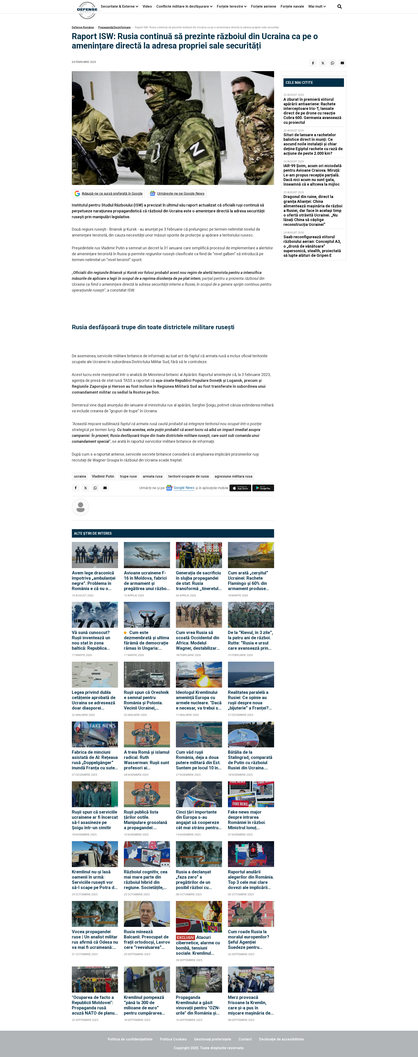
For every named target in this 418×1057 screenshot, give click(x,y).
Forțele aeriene (263, 6)
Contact (245, 1039)
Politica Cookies (173, 1039)
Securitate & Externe (118, 6)
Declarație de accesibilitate (281, 1039)
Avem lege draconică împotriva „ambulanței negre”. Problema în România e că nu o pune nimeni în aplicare (94, 580)
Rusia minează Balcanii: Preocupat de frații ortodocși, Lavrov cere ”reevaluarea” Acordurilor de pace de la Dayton (147, 939)
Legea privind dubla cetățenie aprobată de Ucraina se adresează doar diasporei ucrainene (93, 700)
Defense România (83, 27)
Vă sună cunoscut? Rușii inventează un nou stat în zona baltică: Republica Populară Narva (91, 640)
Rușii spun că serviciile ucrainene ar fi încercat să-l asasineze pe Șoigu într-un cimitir (95, 819)
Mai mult (315, 6)
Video (147, 6)
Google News (184, 488)
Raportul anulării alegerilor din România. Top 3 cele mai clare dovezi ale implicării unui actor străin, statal (251, 879)
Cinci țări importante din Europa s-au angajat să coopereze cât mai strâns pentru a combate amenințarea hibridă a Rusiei (199, 819)
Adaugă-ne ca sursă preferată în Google (112, 193)
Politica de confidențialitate (130, 1039)
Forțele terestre (230, 6)
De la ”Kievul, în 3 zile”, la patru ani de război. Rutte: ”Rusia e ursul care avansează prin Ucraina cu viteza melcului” (250, 640)
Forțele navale (292, 6)
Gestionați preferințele (212, 1039)
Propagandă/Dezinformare (114, 27)
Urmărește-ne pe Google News (180, 193)
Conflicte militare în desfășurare (182, 6)
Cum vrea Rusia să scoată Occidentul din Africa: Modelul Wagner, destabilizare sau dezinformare (197, 640)
